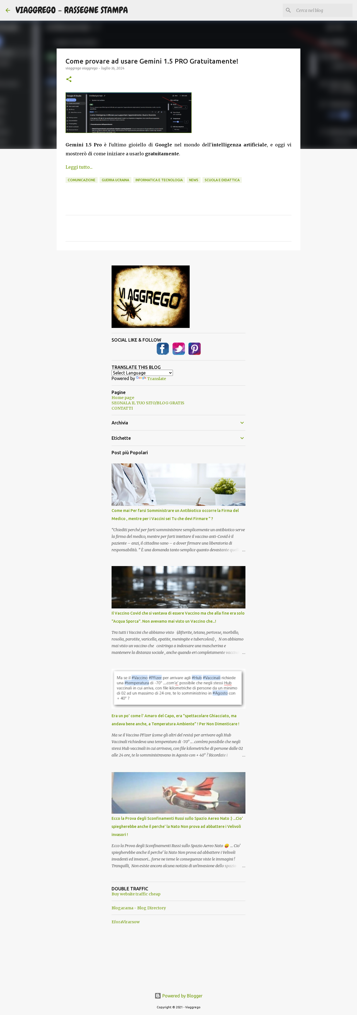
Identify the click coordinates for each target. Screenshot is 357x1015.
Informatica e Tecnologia (159, 180)
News (193, 180)
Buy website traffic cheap (136, 893)
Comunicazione (81, 180)
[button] (69, 79)
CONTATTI (122, 408)
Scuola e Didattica (222, 180)
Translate (156, 378)
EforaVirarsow (126, 921)
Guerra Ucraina (115, 180)
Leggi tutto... (79, 167)
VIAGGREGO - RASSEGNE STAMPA (72, 10)
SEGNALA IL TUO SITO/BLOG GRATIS (148, 402)
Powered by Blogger (181, 995)
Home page (123, 397)
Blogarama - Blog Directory (139, 907)
